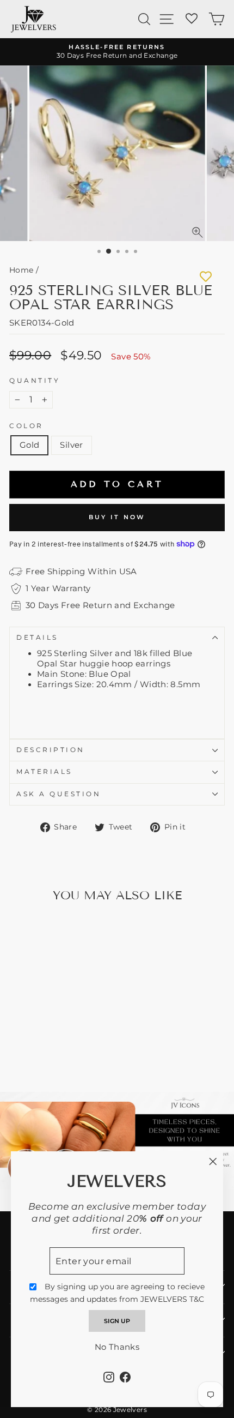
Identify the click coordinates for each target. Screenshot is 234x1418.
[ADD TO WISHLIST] (205, 276)
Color (26, 426)
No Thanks (117, 1347)
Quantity (34, 380)
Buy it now (117, 517)
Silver (71, 445)
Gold (29, 445)
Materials (44, 772)
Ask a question (58, 794)
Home (21, 270)
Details (37, 637)
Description (50, 750)
